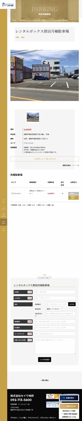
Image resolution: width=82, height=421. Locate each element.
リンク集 (22, 417)
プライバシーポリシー (48, 417)
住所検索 (72, 304)
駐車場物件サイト (25, 20)
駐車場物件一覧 (39, 20)
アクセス (13, 417)
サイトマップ (33, 417)
